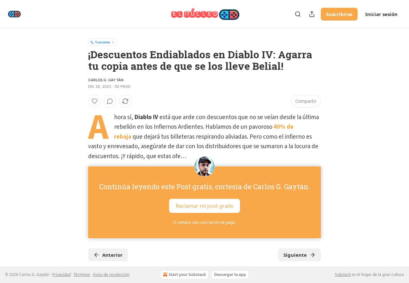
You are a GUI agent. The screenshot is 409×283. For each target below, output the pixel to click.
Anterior (112, 255)
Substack (343, 274)
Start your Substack (187, 274)
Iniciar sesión (381, 14)
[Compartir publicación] (311, 14)
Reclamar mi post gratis (204, 205)
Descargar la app (230, 274)
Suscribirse (339, 14)
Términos (81, 274)
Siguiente (295, 255)
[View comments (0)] (110, 101)
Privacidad (61, 274)
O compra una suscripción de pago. (204, 222)
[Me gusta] (94, 101)
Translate (102, 42)
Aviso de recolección (111, 274)
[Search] (297, 14)
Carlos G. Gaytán (105, 80)
